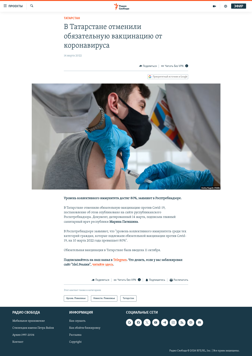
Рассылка (75, 335)
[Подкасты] (190, 322)
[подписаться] (199, 322)
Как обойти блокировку (84, 328)
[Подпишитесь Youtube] (155, 322)
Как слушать (77, 321)
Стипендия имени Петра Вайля (33, 328)
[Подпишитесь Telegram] (164, 322)
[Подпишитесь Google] (129, 322)
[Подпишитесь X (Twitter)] (147, 322)
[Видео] (214, 6)
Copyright (75, 342)
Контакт (17, 342)
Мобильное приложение (28, 321)
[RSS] (181, 322)
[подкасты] (225, 6)
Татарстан (72, 18)
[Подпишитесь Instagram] (173, 322)
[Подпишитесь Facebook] (138, 322)
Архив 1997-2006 (23, 335)
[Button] (148, 66)
